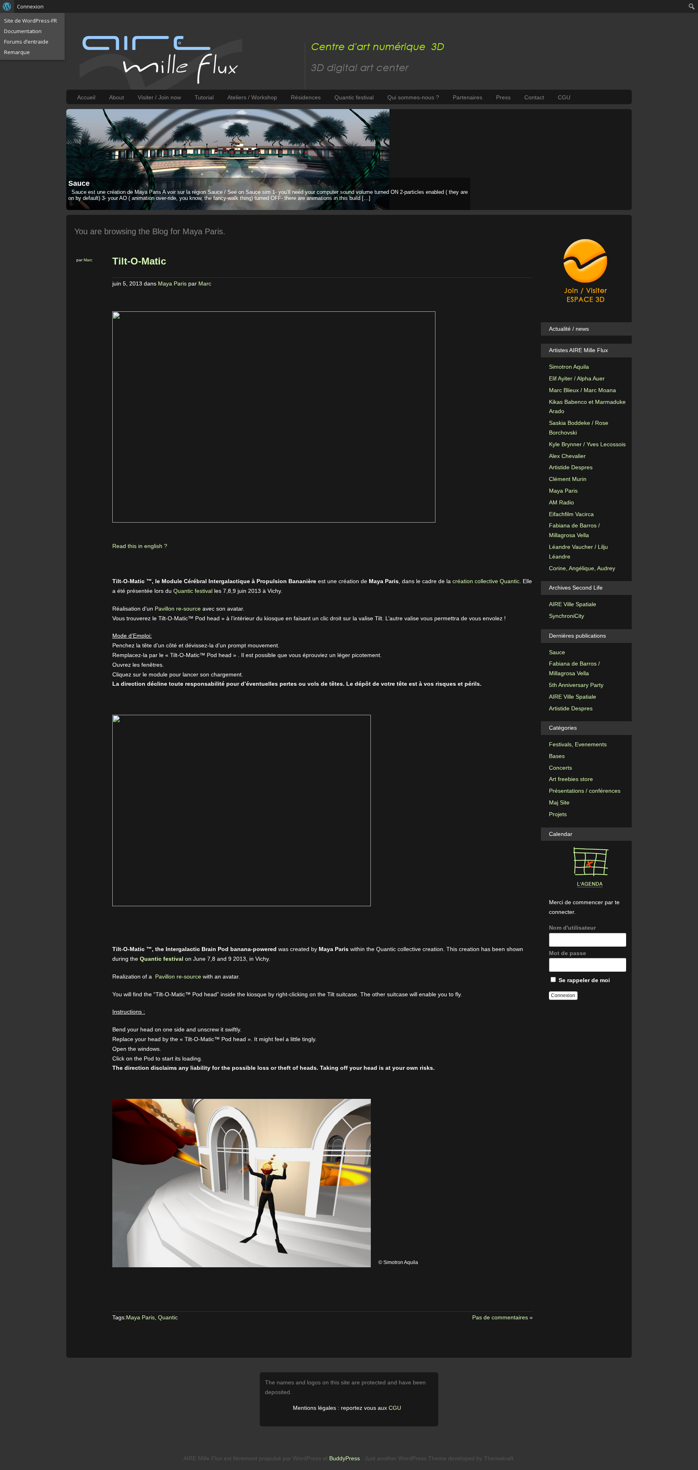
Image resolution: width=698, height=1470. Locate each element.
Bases (557, 756)
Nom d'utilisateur (572, 927)
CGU (564, 97)
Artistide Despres (571, 467)
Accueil (86, 97)
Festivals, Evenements (578, 744)
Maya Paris (172, 283)
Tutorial (204, 97)
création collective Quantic (485, 581)
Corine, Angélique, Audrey (582, 568)
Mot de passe (567, 953)
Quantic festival (354, 97)
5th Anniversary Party (576, 685)
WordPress (307, 1458)
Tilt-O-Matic (139, 261)
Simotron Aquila (569, 366)
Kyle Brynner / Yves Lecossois (587, 444)
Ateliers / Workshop (252, 97)
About (116, 97)
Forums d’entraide (26, 41)
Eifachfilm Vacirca (571, 514)
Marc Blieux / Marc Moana (582, 390)
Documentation (23, 31)
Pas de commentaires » (502, 1317)
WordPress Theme (422, 1458)
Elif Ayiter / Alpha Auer (577, 378)
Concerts (560, 767)
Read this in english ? (139, 546)
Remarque (17, 52)
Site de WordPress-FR (30, 20)
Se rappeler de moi (583, 980)
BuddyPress (344, 1458)
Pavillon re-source (178, 608)
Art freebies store (571, 779)
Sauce (79, 183)
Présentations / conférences (584, 791)
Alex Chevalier (567, 456)
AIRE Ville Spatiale (572, 604)
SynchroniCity (566, 616)
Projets (558, 814)
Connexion (30, 6)
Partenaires (467, 97)
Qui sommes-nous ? (413, 97)
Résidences (306, 97)
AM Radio (561, 502)
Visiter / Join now (159, 97)
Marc (88, 260)
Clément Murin (568, 479)
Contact (534, 97)
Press (503, 97)
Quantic (168, 1317)
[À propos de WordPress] (7, 6)
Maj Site (559, 802)
